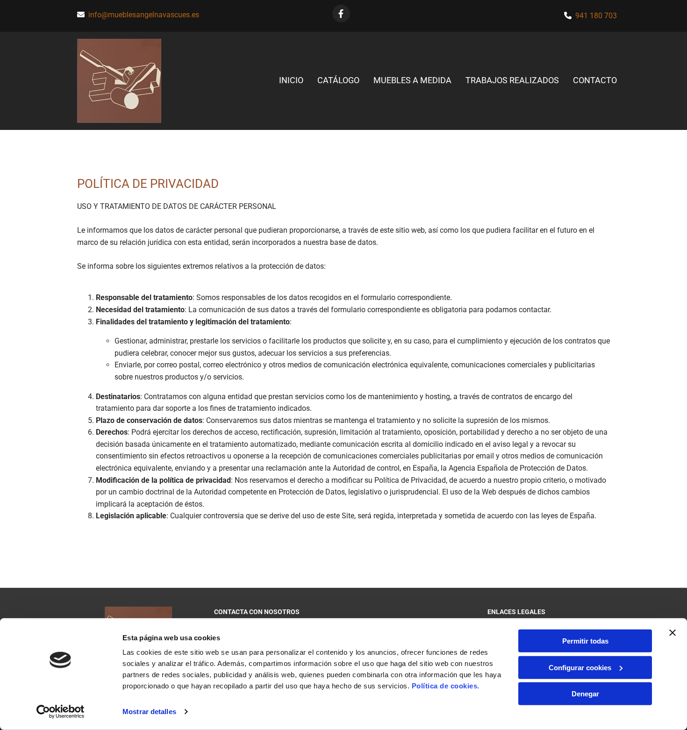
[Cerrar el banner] (672, 633)
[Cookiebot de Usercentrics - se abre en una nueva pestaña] (60, 712)
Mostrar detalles (149, 712)
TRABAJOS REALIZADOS (512, 80)
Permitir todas (585, 641)
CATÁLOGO (338, 80)
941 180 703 (596, 15)
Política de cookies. (445, 686)
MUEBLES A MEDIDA (412, 80)
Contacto (595, 80)
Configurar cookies (580, 667)
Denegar (585, 694)
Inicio (291, 80)
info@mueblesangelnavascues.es (143, 14)
